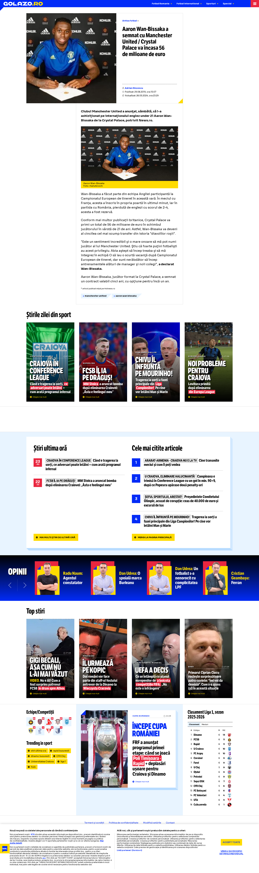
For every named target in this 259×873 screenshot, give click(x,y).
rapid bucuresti (61, 750)
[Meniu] (255, 3)
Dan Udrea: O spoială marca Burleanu (119, 578)
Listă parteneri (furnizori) (129, 850)
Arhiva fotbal (129, 20)
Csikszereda (200, 804)
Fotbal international (188, 3)
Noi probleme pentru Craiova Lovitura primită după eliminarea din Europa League (209, 362)
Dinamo (198, 734)
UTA (196, 800)
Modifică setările (152, 822)
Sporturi (211, 3)
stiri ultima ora (38, 750)
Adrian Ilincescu (134, 88)
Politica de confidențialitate (123, 822)
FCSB (196, 739)
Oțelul (197, 772)
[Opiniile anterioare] (10, 585)
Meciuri (205, 724)
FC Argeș (198, 753)
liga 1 (63, 761)
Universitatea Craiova (42, 761)
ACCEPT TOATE (231, 842)
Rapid (197, 744)
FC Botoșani (200, 790)
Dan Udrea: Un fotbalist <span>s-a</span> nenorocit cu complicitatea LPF (175, 578)
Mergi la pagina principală (155, 537)
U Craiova (199, 748)
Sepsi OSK (199, 781)
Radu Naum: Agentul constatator (63, 578)
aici (44, 858)
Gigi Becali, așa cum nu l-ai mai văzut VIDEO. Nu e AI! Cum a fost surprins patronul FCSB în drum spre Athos (50, 658)
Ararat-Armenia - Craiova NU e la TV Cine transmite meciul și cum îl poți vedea (177, 463)
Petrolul (198, 776)
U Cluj (197, 767)
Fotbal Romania (160, 3)
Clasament (194, 724)
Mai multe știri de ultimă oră (57, 537)
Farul (196, 762)
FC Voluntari (200, 795)
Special (227, 3)
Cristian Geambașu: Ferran (231, 578)
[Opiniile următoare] (24, 585)
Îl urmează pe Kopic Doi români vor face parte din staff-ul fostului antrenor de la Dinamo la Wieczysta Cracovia (103, 658)
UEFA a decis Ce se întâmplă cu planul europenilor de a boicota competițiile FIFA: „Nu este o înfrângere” (156, 658)
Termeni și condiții (94, 822)
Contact (170, 822)
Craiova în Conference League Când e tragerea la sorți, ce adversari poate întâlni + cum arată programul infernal (50, 362)
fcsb (33, 767)
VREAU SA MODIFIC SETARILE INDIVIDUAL (231, 852)
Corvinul (198, 758)
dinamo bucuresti (40, 756)
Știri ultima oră (50, 448)
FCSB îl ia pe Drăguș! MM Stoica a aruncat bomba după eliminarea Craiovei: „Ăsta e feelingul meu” (103, 362)
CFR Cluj (60, 756)
